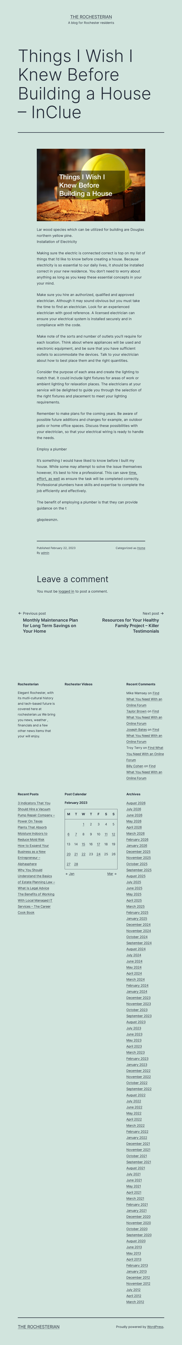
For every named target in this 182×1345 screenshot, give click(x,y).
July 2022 (133, 1101)
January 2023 (136, 1064)
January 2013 (136, 1271)
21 (76, 854)
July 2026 (133, 809)
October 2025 (137, 864)
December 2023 (138, 998)
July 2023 (133, 1028)
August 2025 (136, 876)
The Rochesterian (91, 16)
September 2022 (139, 1089)
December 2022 (138, 1071)
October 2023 (137, 1010)
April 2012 (133, 1296)
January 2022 (136, 1137)
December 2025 (138, 851)
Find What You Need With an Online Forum (144, 699)
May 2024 (134, 967)
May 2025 (133, 894)
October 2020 (137, 1229)
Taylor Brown (136, 711)
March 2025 (135, 906)
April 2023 (134, 1046)
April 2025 (134, 900)
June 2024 (134, 961)
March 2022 (135, 1125)
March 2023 (135, 1052)
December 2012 (138, 1277)
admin (45, 553)
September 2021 (138, 1162)
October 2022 (137, 1083)
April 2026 (134, 827)
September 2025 (139, 870)
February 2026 (137, 839)
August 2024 (136, 949)
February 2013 (137, 1265)
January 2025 (136, 918)
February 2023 (137, 1058)
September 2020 (139, 1235)
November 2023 (138, 1004)
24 (99, 854)
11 (106, 834)
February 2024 (137, 985)
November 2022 (138, 1077)
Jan (71, 874)
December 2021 (138, 1144)
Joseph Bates (136, 729)
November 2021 (138, 1150)
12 (113, 834)
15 (83, 844)
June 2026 (134, 815)
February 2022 (137, 1131)
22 (83, 854)
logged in (66, 591)
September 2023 (139, 1016)
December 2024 (138, 924)
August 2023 (136, 1022)
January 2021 (136, 1210)
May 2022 (133, 1113)
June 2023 (134, 1034)
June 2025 (134, 888)
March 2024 (135, 979)
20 (69, 854)
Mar (110, 874)
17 (98, 844)
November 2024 (138, 931)
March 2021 (135, 1198)
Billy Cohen (134, 766)
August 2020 (136, 1241)
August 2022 (136, 1095)
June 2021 (134, 1180)
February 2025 (137, 912)
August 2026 (136, 803)
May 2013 (133, 1253)
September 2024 (139, 943)
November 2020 (138, 1223)
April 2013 (133, 1259)
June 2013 (134, 1247)
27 (68, 864)
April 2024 (134, 973)
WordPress (155, 1327)
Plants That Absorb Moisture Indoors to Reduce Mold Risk (32, 833)
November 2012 (138, 1283)
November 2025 (138, 858)
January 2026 (136, 845)
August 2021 (135, 1168)
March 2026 (135, 833)
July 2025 (133, 882)
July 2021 (133, 1174)
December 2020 (138, 1216)
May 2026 (133, 821)
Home (141, 548)
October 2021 (136, 1156)
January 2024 (136, 991)
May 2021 (133, 1186)
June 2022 (134, 1107)
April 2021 (133, 1192)
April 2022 (134, 1119)
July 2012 (133, 1290)
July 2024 (133, 955)
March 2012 (135, 1302)
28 (76, 864)
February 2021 (137, 1204)
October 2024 (137, 937)
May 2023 (133, 1040)
